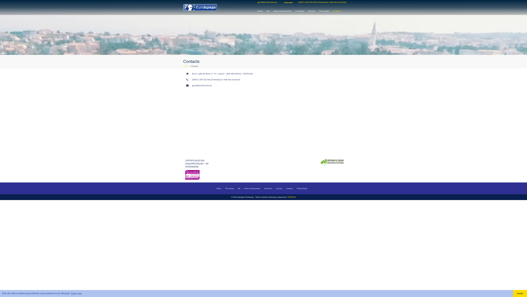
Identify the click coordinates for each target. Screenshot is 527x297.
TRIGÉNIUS (291, 197)
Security (311, 11)
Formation (299, 11)
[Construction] (200, 7)
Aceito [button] (520, 293)
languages (288, 2)
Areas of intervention (282, 11)
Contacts (336, 11)
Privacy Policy (302, 188)
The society (324, 11)
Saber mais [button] (76, 293)
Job (268, 11)
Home (260, 11)
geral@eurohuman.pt (267, 2)
